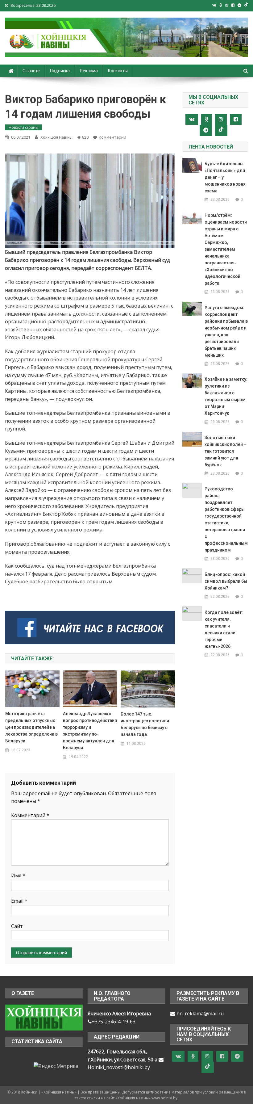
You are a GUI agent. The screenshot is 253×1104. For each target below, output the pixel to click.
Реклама (89, 70)
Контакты (118, 70)
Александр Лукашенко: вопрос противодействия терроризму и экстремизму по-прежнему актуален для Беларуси (90, 730)
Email (19, 900)
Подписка (60, 70)
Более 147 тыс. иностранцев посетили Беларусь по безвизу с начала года (145, 724)
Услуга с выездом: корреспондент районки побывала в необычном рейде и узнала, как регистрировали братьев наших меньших (226, 331)
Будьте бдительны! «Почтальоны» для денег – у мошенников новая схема (225, 177)
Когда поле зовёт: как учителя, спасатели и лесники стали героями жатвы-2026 (224, 629)
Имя (18, 875)
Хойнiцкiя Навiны (56, 137)
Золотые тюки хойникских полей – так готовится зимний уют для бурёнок (226, 451)
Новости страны (23, 127)
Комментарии (112, 137)
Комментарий (30, 815)
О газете (31, 70)
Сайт (17, 926)
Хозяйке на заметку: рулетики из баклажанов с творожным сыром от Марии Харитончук (226, 396)
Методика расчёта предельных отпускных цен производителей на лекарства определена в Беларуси (31, 727)
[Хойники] (44, 1017)
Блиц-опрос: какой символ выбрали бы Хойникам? (226, 581)
